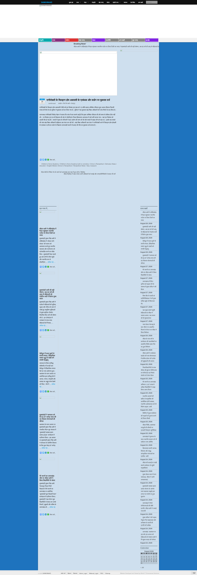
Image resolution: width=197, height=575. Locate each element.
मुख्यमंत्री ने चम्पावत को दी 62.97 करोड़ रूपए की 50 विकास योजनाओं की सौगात (48, 417)
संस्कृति (93, 2)
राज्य (77, 2)
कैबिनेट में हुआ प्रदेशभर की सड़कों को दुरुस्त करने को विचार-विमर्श (148, 415)
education (43, 166)
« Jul (142, 567)
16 (156, 558)
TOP (193, 573)
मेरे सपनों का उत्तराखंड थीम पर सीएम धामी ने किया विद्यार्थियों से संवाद (47, 477)
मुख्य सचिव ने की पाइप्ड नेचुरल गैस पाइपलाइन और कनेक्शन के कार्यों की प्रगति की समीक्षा (148, 521)
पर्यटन (108, 2)
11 (144, 558)
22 (154, 560)
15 (154, 558)
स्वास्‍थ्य (125, 2)
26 (146, 561)
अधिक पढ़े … (52, 262)
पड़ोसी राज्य (115, 2)
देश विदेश (133, 2)
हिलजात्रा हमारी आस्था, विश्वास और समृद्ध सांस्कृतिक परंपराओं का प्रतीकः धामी (149, 452)
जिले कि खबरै (66, 103)
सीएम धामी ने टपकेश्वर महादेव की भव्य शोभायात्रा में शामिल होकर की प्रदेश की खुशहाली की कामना (148, 357)
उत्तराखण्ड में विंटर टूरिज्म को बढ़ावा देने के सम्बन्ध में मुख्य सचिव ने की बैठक (148, 285)
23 (156, 560)
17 (142, 560)
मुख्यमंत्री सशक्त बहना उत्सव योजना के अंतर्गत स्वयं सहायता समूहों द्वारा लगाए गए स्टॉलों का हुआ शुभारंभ (148, 491)
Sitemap (107, 573)
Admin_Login (83, 573)
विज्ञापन (69, 573)
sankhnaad (52, 103)
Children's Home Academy (50, 164)
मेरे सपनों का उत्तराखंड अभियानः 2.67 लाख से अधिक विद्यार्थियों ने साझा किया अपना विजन (148, 385)
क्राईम (148, 40)
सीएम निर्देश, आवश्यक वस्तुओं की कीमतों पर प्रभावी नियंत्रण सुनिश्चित (148, 427)
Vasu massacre (92, 166)
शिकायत (75, 573)
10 (142, 558)
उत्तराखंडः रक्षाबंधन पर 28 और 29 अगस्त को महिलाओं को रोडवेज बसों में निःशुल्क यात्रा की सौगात (148, 535)
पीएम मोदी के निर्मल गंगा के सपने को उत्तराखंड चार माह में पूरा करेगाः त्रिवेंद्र (63, 172)
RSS (101, 573)
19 (146, 560)
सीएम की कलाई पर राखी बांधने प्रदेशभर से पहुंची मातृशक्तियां (149, 465)
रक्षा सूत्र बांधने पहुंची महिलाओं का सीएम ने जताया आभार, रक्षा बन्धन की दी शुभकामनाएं (148, 314)
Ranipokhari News (79, 166)
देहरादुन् (73, 103)
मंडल (85, 2)
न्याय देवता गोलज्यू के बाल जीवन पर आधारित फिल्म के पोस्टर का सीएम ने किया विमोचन (149, 328)
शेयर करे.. (53, 160)
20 (149, 560)
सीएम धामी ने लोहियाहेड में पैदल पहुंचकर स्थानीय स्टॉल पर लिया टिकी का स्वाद (86, 46)
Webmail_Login (93, 573)
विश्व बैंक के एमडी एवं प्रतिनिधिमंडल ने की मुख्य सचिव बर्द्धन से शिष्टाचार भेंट (148, 299)
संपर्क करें (63, 573)
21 (151, 560)
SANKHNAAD (46, 2)
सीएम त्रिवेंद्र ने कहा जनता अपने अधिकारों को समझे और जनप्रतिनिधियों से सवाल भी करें (90, 174)
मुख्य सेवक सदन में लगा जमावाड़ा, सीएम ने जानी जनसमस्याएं (148, 477)
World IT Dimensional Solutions (150, 573)
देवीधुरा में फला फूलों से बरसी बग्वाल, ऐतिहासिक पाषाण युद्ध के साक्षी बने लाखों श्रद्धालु (47, 356)
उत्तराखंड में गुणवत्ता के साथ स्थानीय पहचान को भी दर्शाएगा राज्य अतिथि (149, 439)
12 (146, 558)
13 (149, 558)
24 (142, 561)
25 (144, 561)
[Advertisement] (78, 142)
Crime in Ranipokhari (97, 164)
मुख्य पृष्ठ (71, 2)
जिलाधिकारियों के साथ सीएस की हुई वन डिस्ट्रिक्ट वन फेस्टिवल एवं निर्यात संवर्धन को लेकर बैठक (149, 371)
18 (144, 560)
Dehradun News (110, 164)
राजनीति (108, 40)
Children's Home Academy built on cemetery (74, 164)
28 (151, 561)
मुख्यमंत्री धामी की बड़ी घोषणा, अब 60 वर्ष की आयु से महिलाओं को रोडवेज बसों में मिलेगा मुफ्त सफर (139, 46)
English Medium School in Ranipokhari (59, 166)
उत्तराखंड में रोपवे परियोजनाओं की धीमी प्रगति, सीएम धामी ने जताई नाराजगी (148, 507)
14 (151, 558)
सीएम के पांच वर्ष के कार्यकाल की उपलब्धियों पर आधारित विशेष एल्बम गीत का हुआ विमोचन (149, 342)
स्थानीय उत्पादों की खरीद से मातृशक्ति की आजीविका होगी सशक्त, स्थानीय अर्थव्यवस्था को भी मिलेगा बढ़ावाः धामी (148, 401)
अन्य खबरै (140, 2)
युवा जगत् (135, 40)
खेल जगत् (101, 2)
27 (149, 561)
